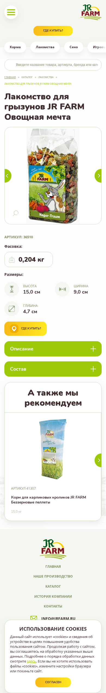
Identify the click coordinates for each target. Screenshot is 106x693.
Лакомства (45, 47)
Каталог (27, 77)
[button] (98, 460)
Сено (74, 47)
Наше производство (53, 576)
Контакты (53, 606)
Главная (10, 77)
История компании (53, 596)
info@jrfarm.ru (58, 618)
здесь (31, 661)
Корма (15, 47)
